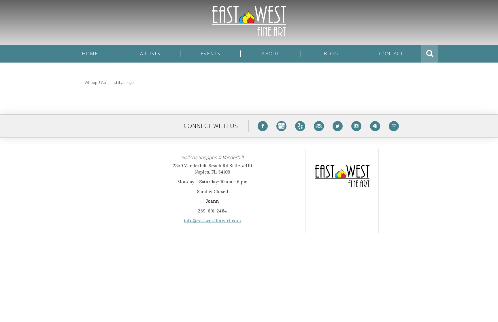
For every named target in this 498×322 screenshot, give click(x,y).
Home (90, 53)
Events (210, 53)
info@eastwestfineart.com (212, 220)
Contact (391, 53)
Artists (150, 53)
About (270, 53)
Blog (331, 53)
